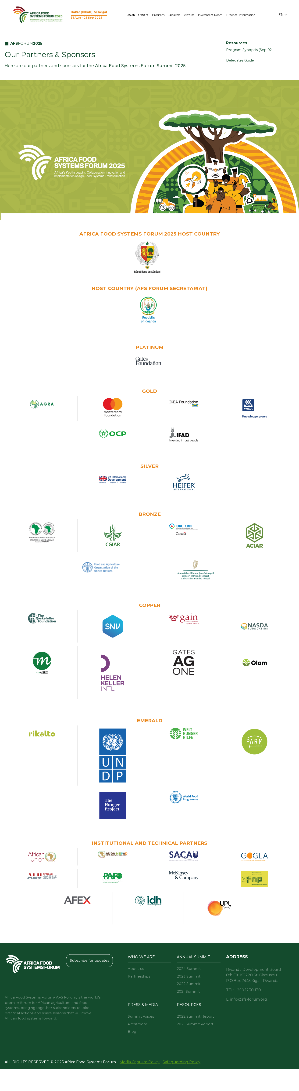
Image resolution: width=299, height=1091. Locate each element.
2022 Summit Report (195, 1016)
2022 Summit (188, 984)
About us (136, 968)
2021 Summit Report (195, 1024)
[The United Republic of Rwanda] (148, 309)
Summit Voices (141, 1016)
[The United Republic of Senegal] (148, 258)
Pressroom (137, 1024)
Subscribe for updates (89, 960)
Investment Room (210, 15)
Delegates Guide (240, 60)
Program (158, 15)
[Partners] (148, 361)
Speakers (174, 15)
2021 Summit (188, 991)
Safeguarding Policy (181, 1062)
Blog (132, 1031)
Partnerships (139, 976)
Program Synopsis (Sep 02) (249, 50)
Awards (189, 15)
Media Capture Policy (140, 1062)
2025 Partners (137, 15)
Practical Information (240, 15)
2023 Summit (188, 976)
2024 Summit (189, 968)
